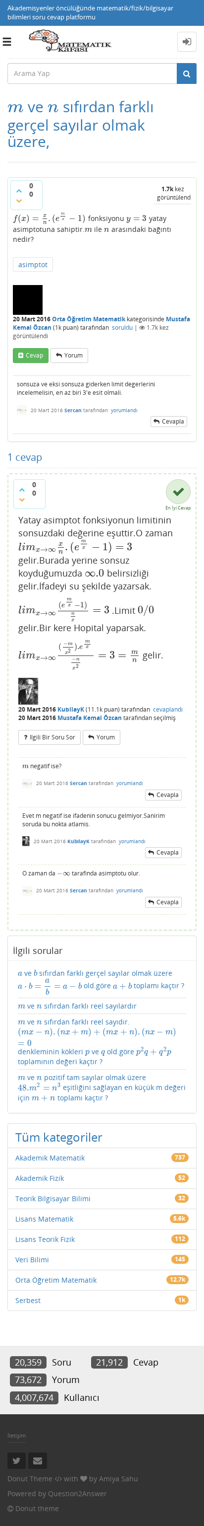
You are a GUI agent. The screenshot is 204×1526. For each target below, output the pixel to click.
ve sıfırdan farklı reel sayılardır (77, 1006)
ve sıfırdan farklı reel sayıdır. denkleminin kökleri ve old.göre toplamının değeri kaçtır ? (97, 1041)
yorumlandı (124, 410)
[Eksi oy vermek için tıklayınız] (18, 201)
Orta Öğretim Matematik (88, 319)
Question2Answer (77, 1493)
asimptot (33, 264)
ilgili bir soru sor (52, 737)
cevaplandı (168, 709)
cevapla (173, 421)
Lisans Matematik (44, 1219)
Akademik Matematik (50, 1158)
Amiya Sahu (118, 1478)
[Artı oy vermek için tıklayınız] (18, 191)
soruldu (122, 327)
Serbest (28, 1300)
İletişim (16, 1435)
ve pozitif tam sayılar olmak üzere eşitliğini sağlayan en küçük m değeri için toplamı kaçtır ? (102, 1087)
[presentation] (15, 106)
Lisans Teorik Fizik (45, 1239)
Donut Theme (29, 1478)
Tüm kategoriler (58, 1137)
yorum (73, 355)
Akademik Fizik (39, 1178)
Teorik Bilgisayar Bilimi (53, 1198)
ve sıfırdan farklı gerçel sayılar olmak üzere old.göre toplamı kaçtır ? (101, 981)
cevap (34, 355)
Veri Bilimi (32, 1259)
